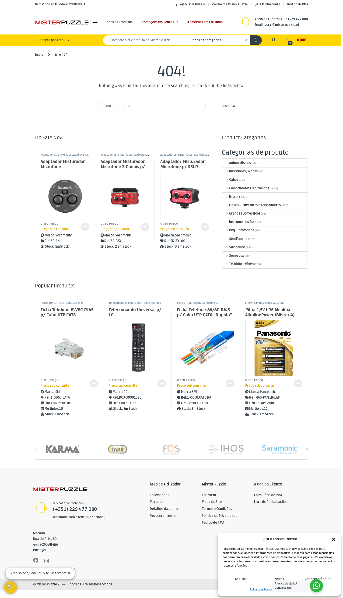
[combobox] (146, 40)
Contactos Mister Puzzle (230, 4)
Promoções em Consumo (204, 22)
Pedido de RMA (297, 4)
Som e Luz (236, 256)
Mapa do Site (211, 502)
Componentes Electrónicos (249, 188)
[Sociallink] (35, 560)
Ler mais (85, 227)
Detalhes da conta (164, 509)
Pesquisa (228, 106)
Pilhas (260, 303)
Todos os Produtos (119, 22)
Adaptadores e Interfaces (57, 155)
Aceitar (241, 579)
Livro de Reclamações (270, 502)
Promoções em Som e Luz (159, 22)
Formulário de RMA (268, 495)
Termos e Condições (217, 509)
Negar (279, 579)
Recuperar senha (163, 516)
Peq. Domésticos (241, 230)
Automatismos (240, 163)
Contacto (209, 495)
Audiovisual (81, 155)
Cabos (233, 180)
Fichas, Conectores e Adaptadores (255, 205)
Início (39, 55)
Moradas (156, 502)
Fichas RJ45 (48, 303)
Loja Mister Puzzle (192, 4)
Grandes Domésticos (244, 213)
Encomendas (159, 495)
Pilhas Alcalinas (274, 303)
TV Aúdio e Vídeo (241, 264)
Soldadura (237, 247)
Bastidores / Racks (243, 171)
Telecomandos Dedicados (125, 303)
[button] (333, 539)
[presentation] (307, 449)
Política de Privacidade (264, 589)
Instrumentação (241, 222)
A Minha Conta (270, 4)
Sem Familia (238, 239)
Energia (235, 197)
